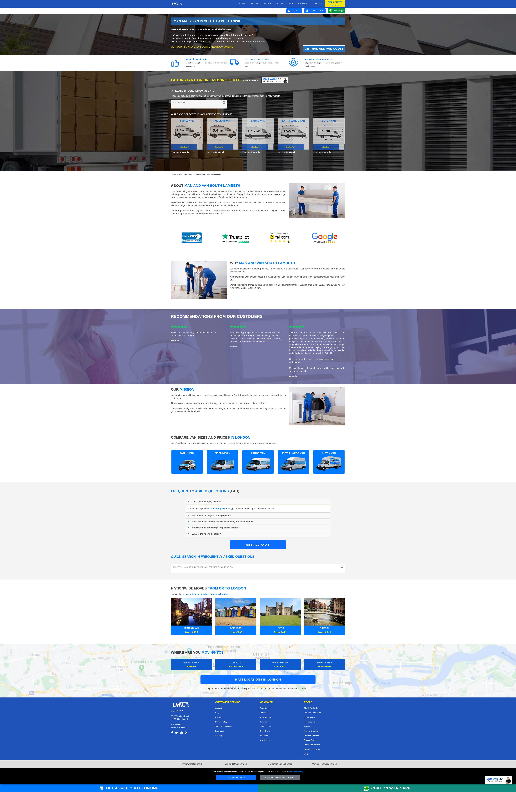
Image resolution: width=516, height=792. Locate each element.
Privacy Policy (296, 771)
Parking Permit (310, 740)
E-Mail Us (177, 724)
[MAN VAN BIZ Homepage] (176, 4)
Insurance (219, 731)
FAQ (217, 713)
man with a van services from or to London (206, 594)
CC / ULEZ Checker (312, 749)
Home (242, 3)
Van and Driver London (236, 764)
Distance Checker (311, 735)
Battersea (264, 735)
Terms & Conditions (223, 726)
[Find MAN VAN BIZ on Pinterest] (181, 733)
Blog (306, 754)
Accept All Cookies (236, 778)
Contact (317, 3)
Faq (291, 3)
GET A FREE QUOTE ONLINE (131, 788)
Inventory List (309, 722)
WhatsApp (339, 11)
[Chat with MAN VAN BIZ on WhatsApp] (367, 788)
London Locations (185, 175)
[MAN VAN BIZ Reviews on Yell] (280, 237)
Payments (308, 726)
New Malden (265, 740)
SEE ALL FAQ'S (258, 544)
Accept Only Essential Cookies (280, 778)
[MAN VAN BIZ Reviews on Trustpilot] (236, 237)
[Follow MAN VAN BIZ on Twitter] (176, 733)
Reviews (302, 3)
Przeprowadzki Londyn (192, 764)
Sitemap (218, 735)
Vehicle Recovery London (324, 764)
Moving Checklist (311, 731)
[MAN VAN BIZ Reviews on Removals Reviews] (191, 237)
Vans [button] (266, 3)
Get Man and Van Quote (324, 48)
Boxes (279, 3)
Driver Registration (312, 745)
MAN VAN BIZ (178, 202)
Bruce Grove (265, 731)
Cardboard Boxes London (280, 764)
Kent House (265, 713)
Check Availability (311, 708)
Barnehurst (264, 722)
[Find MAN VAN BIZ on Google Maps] (186, 733)
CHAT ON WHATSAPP (390, 788)
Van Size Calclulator (312, 713)
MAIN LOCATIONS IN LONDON (258, 679)
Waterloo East (265, 726)
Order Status (309, 717)
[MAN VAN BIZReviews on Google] (324, 237)
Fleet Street (265, 708)
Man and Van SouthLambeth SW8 (208, 175)
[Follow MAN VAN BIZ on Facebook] (172, 733)
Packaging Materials (221, 508)
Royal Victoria (265, 717)
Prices (254, 3)
